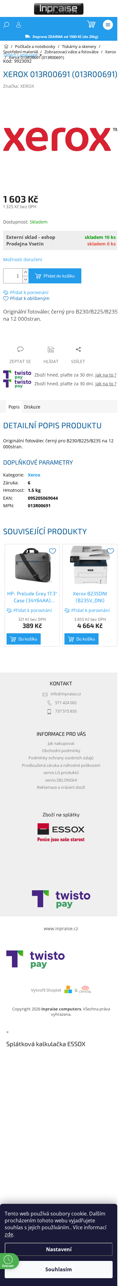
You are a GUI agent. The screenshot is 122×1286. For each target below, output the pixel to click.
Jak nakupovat (61, 743)
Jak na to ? (105, 375)
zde (9, 1234)
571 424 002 (66, 702)
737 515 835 (66, 711)
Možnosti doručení (22, 259)
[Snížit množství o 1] (25, 279)
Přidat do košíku (59, 275)
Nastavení (59, 1249)
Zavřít (36, 337)
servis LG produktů (61, 772)
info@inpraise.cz (66, 694)
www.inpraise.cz (61, 928)
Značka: (18, 86)
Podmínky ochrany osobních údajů (61, 758)
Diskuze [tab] (32, 407)
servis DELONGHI (61, 780)
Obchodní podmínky (61, 750)
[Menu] (108, 24)
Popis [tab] (14, 407)
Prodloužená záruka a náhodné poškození (61, 765)
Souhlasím (58, 1269)
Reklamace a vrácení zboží (61, 787)
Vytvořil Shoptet (46, 990)
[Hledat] (6, 24)
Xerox (34, 475)
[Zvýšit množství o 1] (25, 272)
